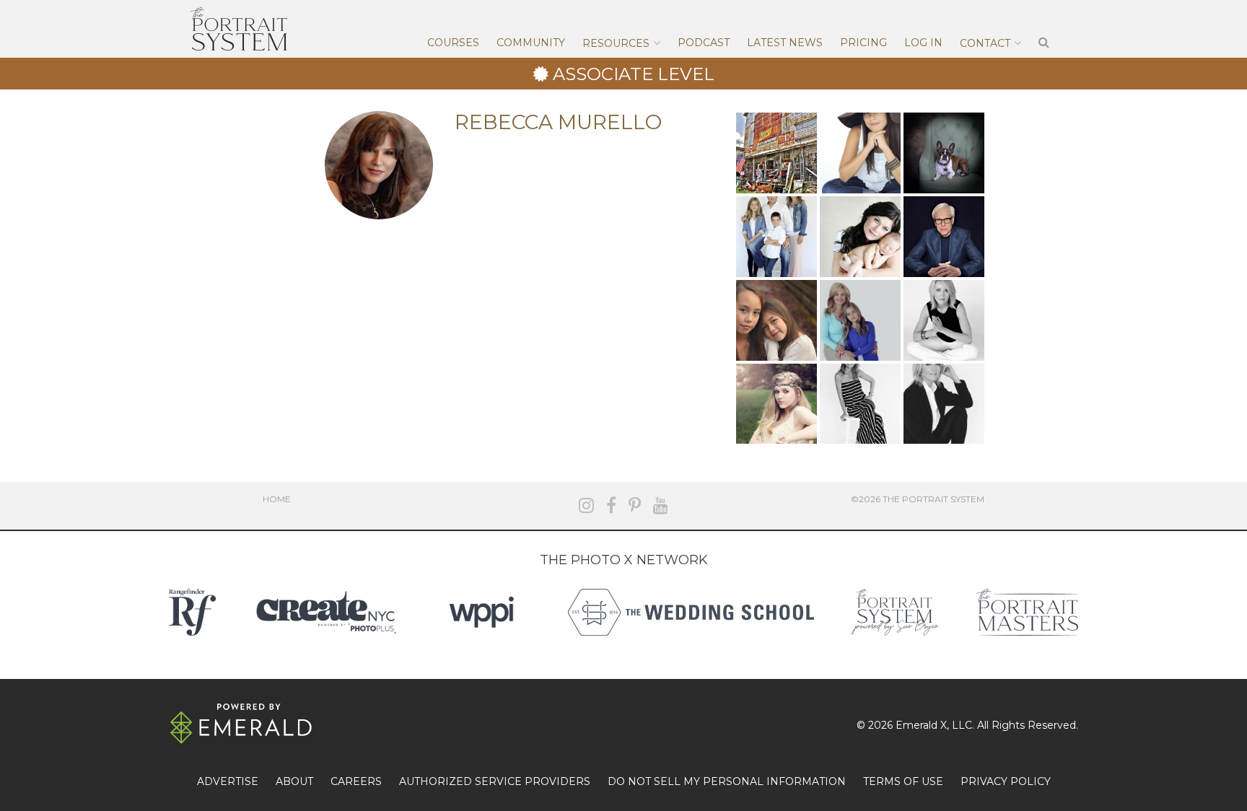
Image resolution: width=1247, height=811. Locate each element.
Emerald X (921, 725)
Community (530, 42)
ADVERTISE (227, 781)
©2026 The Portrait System (917, 499)
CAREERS (356, 781)
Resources (615, 43)
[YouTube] (660, 505)
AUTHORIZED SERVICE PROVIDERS (494, 781)
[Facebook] (611, 505)
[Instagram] (586, 505)
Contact (985, 43)
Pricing (863, 42)
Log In (923, 42)
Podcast (704, 42)
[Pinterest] (635, 505)
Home (277, 499)
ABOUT (294, 781)
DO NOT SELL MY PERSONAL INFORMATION (727, 781)
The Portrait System (239, 29)
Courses (453, 42)
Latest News (785, 42)
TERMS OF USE (903, 781)
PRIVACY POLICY (1006, 781)
